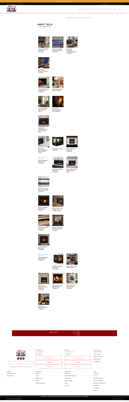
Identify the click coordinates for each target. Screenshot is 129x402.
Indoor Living (96, 8)
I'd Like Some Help (77, 333)
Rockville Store (39, 350)
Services (109, 8)
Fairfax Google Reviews (77, 357)
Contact (119, 8)
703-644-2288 (78, 362)
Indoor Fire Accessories (40, 383)
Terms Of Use (96, 388)
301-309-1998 (18, 4)
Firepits (66, 383)
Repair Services (10, 375)
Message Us (21, 362)
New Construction (97, 359)
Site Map (95, 390)
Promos (91, 8)
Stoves (37, 375)
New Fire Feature (97, 354)
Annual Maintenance (11, 373)
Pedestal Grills (67, 378)
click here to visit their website (85, 17)
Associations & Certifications (99, 383)
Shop (87, 8)
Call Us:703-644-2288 (113, 4)
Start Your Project (97, 350)
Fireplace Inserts (39, 378)
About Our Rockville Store (99, 380)
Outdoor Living (103, 8)
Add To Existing (97, 361)
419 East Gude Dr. (49, 366)
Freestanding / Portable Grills (71, 375)
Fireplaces (38, 373)
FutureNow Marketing (119, 398)
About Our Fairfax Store (98, 378)
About (114, 8)
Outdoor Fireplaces (68, 380)
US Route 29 (77, 366)
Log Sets (37, 380)
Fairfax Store (67, 350)
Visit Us (23, 4)
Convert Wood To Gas (98, 351)
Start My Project (81, 8)
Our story (95, 375)
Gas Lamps (67, 385)
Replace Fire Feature (98, 356)
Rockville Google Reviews (49, 357)
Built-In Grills (67, 373)
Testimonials (96, 373)
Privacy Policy (96, 385)
